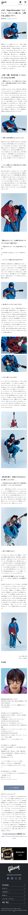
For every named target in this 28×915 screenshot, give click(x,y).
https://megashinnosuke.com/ (10, 779)
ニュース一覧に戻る (14, 787)
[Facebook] (8, 878)
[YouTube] (20, 878)
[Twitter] (12, 878)
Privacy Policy (4, 910)
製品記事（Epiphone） (12, 18)
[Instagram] (16, 878)
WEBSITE (3, 836)
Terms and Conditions (12, 910)
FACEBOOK (21, 836)
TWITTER (9, 836)
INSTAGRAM (15, 836)
